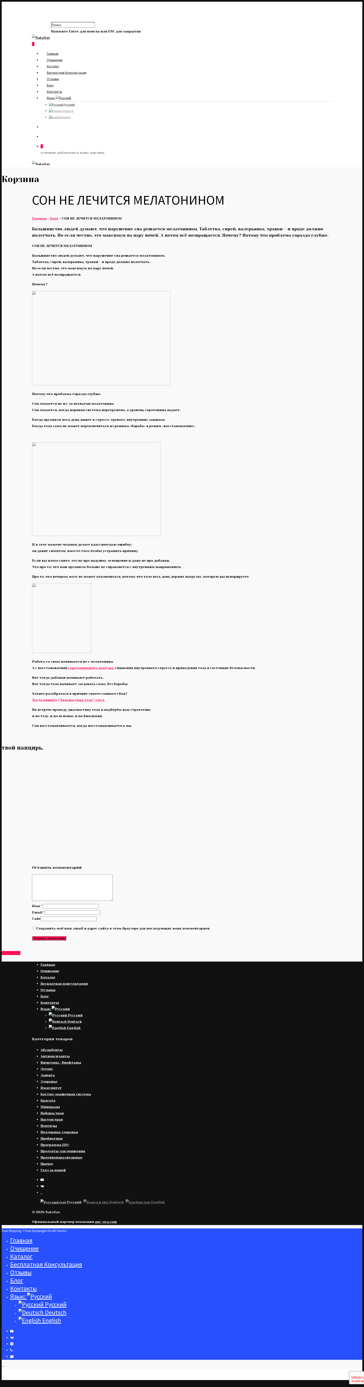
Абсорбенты (51, 1050)
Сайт (36, 919)
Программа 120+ (55, 1145)
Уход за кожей (53, 1170)
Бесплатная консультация (66, 72)
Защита (47, 1075)
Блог (50, 85)
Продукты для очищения (62, 1151)
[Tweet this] (6, 953)
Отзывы (53, 79)
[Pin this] (18, 953)
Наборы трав (52, 1113)
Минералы (50, 1107)
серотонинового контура (90, 668)
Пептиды (48, 1126)
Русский (69, 105)
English (66, 117)
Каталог (53, 66)
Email (38, 912)
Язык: (51, 98)
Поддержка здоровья (59, 1132)
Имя (37, 906)
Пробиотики (51, 1138)
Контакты (54, 91)
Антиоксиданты (55, 1056)
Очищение (55, 60)
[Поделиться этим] (3, 953)
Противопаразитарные (61, 1157)
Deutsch (68, 111)
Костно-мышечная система (65, 1094)
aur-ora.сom (106, 1222)
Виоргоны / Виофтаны (60, 1062)
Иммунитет (51, 1088)
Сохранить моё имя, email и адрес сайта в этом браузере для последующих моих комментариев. (123, 928)
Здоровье (48, 1081)
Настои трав (51, 1119)
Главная (52, 53)
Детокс (46, 1069)
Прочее (46, 1164)
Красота (47, 1100)
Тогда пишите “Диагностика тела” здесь (68, 700)
